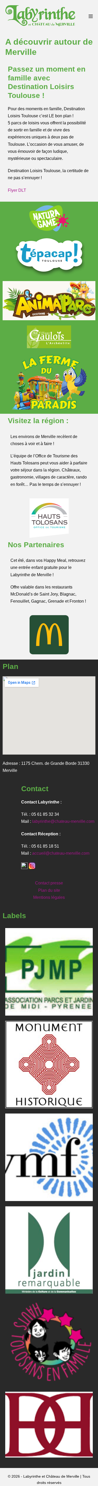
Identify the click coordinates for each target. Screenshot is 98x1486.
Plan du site (49, 890)
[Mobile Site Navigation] (91, 16)
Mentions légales (49, 897)
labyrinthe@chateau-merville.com (63, 821)
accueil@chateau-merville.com (60, 853)
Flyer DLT (17, 190)
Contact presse (49, 883)
